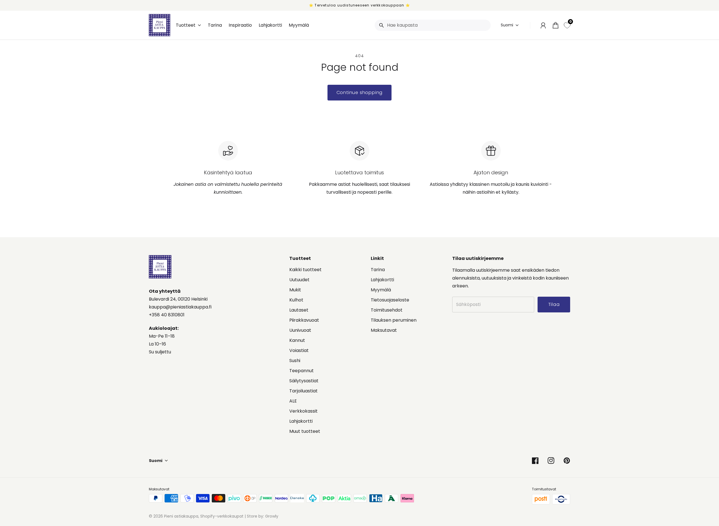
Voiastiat (299, 350)
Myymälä (381, 290)
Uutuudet (299, 279)
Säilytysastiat (303, 381)
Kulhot (296, 300)
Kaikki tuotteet (305, 269)
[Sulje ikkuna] (702, 444)
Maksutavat (384, 330)
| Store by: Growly (261, 516)
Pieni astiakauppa (181, 516)
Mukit (295, 290)
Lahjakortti (301, 421)
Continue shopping (359, 92)
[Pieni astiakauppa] (159, 25)
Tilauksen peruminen (394, 320)
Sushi (294, 360)
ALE (293, 401)
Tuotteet (185, 25)
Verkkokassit (303, 411)
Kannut (297, 340)
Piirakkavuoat (304, 320)
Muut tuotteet (304, 431)
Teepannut (301, 370)
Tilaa (675, 495)
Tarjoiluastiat (303, 391)
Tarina (378, 269)
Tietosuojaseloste (390, 300)
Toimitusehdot (386, 310)
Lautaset (298, 310)
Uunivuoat (300, 330)
